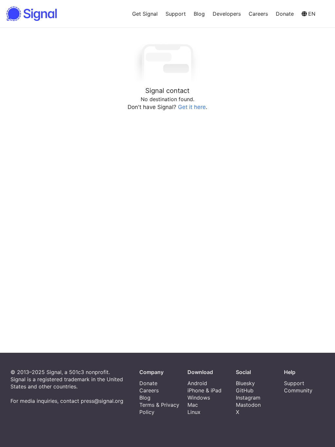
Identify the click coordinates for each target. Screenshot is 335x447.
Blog (199, 13)
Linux (194, 412)
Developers (227, 13)
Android (197, 383)
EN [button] (311, 13)
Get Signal (145, 13)
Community (298, 390)
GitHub (245, 390)
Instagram (248, 397)
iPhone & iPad (204, 390)
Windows (198, 397)
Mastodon (248, 405)
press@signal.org (102, 401)
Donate (285, 13)
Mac (192, 405)
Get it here (192, 107)
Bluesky (245, 383)
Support (176, 13)
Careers (258, 13)
